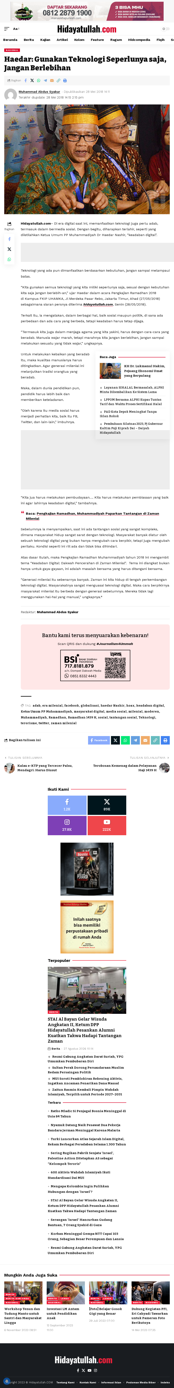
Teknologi (147, 717)
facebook (71, 705)
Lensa (65, 1298)
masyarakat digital (89, 711)
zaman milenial (64, 723)
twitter (44, 723)
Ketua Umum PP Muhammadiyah (46, 711)
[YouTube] (90, 1370)
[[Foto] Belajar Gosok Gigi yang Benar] (108, 1292)
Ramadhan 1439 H (82, 717)
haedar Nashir (113, 705)
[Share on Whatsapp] (39, 80)
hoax (130, 705)
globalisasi (90, 705)
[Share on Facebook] (25, 80)
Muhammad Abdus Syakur (39, 92)
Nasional (12, 50)
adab (37, 705)
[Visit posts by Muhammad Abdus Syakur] (10, 95)
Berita (53, 1012)
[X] (107, 805)
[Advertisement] (95, 474)
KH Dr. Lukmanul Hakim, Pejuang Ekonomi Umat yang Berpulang (144, 371)
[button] (7, 29)
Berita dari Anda (17, 1298)
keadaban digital (150, 705)
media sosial (116, 711)
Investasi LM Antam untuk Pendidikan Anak (63, 1313)
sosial (103, 717)
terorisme (29, 723)
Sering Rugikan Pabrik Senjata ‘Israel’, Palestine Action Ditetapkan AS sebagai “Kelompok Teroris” (81, 1158)
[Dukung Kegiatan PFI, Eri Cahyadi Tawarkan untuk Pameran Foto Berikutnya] (151, 1292)
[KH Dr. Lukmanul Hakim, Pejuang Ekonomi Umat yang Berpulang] (110, 371)
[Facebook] (67, 805)
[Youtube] (107, 825)
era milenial (52, 705)
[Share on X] (32, 80)
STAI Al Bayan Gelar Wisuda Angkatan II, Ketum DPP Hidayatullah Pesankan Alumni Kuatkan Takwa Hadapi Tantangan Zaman (85, 1030)
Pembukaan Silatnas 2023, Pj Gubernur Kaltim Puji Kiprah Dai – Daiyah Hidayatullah (131, 428)
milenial (135, 711)
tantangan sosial (123, 717)
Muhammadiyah (34, 717)
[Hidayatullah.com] (87, 28)
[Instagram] (67, 825)
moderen (151, 711)
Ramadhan (57, 717)
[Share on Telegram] (45, 80)
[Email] (52, 80)
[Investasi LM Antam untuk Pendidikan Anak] (66, 1292)
